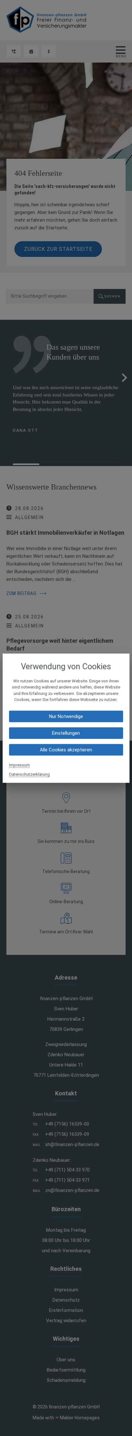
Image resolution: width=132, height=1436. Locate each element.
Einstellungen (66, 733)
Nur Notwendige (66, 716)
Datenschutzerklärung (29, 774)
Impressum (19, 764)
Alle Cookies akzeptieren (66, 749)
